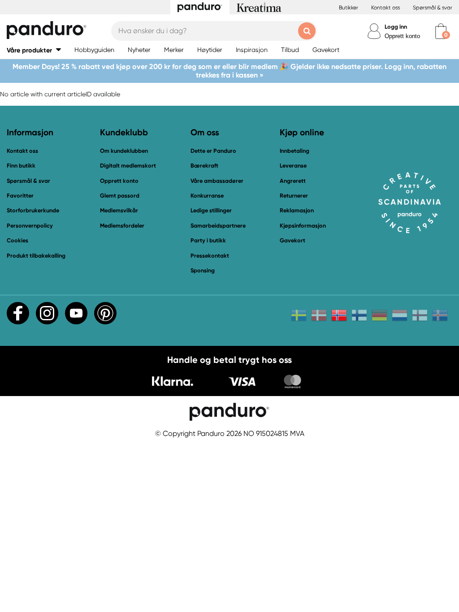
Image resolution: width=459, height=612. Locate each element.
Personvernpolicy (30, 225)
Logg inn (396, 26)
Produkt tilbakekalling (36, 255)
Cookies (17, 240)
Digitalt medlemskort (128, 165)
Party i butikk (208, 240)
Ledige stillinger (211, 210)
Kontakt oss (385, 7)
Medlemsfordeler (122, 225)
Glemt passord (119, 195)
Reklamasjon (297, 210)
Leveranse (293, 165)
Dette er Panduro (213, 150)
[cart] (440, 31)
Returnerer (294, 195)
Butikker (348, 7)
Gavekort (292, 240)
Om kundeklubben (124, 150)
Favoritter (20, 195)
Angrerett (293, 180)
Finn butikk (21, 165)
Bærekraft (204, 165)
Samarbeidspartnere (218, 225)
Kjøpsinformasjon (303, 225)
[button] (34, 50)
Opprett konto (402, 36)
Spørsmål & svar (432, 7)
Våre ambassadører (217, 180)
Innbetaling (294, 150)
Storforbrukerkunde (33, 210)
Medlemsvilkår (119, 210)
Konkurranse (207, 195)
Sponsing (203, 270)
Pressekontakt (210, 255)
